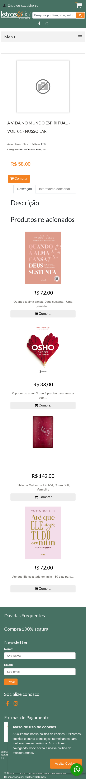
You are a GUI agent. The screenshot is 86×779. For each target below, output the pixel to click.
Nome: (8, 649)
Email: (8, 664)
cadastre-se (29, 5)
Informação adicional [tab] (54, 189)
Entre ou (14, 5)
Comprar (20, 178)
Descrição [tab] (24, 189)
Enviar (11, 682)
